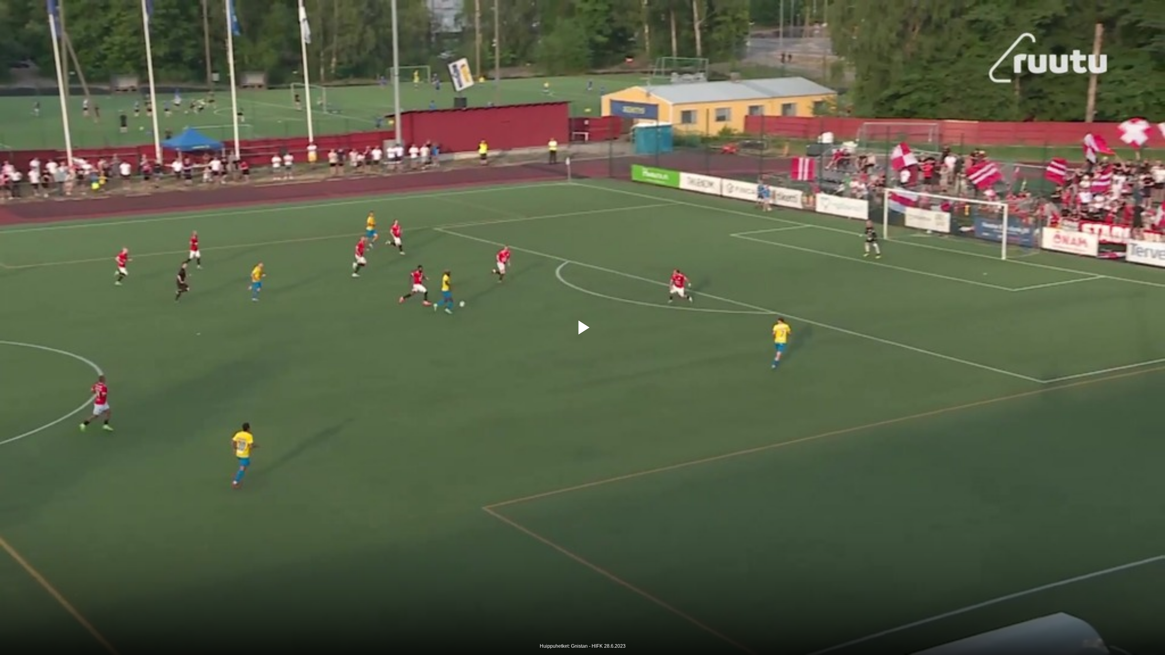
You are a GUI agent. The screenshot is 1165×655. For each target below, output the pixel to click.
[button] (582, 327)
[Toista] (582, 327)
